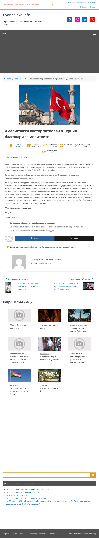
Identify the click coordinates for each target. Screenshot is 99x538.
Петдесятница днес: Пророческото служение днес (28, 498)
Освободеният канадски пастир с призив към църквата (49, 357)
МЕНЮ (5, 33)
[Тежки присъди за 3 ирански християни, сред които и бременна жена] (79, 344)
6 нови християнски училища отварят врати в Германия (78, 328)
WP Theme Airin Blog (88, 534)
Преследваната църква (85, 2)
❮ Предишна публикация (16, 279)
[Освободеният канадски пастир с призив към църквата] (49, 344)
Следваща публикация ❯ (82, 279)
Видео (92, 7)
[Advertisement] (49, 55)
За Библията (83, 7)
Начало (7, 79)
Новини (71, 2)
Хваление (53, 534)
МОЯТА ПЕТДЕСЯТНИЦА (17, 495)
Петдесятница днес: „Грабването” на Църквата (27, 489)
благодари (36, 247)
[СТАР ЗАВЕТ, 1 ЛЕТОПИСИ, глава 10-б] (49, 375)
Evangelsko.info (16, 15)
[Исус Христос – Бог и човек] (49, 315)
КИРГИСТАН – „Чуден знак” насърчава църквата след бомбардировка (66, 286)
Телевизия (43, 534)
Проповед (33, 534)
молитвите (56, 247)
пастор (65, 247)
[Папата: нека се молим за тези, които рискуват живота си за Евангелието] (19, 344)
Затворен (46, 247)
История (23, 534)
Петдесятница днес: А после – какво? (23, 492)
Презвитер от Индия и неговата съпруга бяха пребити (28, 286)
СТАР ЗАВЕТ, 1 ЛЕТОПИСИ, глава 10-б (49, 388)
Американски (24, 247)
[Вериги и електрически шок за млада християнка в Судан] (19, 375)
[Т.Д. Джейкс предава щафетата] (19, 315)
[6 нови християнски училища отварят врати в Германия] (79, 315)
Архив (6, 534)
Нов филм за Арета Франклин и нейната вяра (21, 5)
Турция (72, 247)
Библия (14, 534)
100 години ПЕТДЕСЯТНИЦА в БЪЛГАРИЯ (25, 483)
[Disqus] (49, 433)
